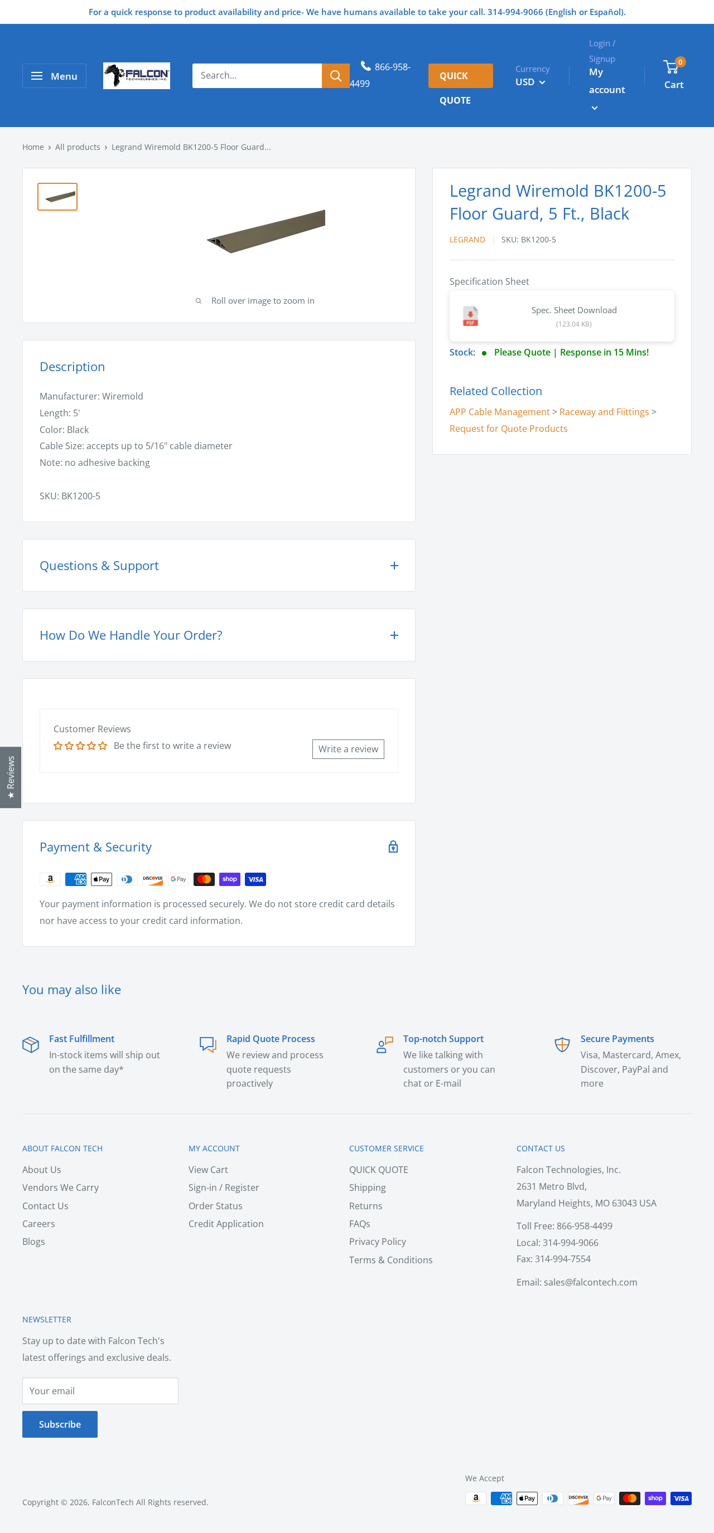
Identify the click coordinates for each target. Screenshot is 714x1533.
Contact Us (45, 1206)
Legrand (467, 240)
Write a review (348, 749)
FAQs (359, 1224)
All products (77, 147)
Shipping (367, 1187)
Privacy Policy (377, 1241)
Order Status (216, 1206)
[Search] (336, 76)
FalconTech (113, 1502)
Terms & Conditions (391, 1260)
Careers (38, 1224)
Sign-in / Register (224, 1187)
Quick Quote (455, 79)
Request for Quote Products (509, 428)
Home (33, 147)
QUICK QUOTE (378, 1170)
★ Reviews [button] (10, 777)
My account (607, 80)
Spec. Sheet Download (574, 309)
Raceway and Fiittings (604, 412)
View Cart (208, 1170)
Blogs (33, 1241)
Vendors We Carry (60, 1187)
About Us (41, 1170)
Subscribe (60, 1424)
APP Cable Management (500, 412)
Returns (366, 1206)
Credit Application (226, 1224)
